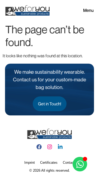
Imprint (29, 163)
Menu (88, 10)
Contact (69, 163)
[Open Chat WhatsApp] (80, 164)
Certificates (49, 163)
